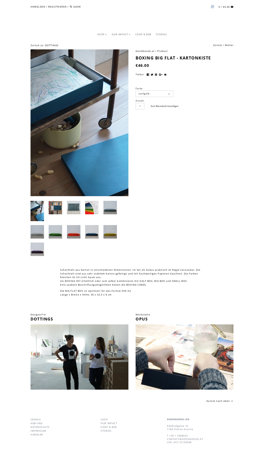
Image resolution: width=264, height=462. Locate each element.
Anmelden (38, 6)
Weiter (229, 45)
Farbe (139, 88)
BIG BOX (159, 281)
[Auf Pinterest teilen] (156, 74)
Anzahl (140, 100)
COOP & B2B (109, 427)
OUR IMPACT (109, 423)
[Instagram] (212, 6)
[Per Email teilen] (165, 74)
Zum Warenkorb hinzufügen (165, 106)
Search (36, 419)
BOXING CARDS (136, 284)
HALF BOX (146, 281)
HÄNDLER (37, 434)
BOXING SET (73, 281)
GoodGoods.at (145, 51)
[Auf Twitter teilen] (152, 74)
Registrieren (57, 6)
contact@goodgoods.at (185, 439)
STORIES (106, 430)
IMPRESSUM (38, 430)
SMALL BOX (179, 281)
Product (162, 51)
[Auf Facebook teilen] (148, 74)
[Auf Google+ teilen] (161, 74)
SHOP (104, 419)
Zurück (217, 45)
